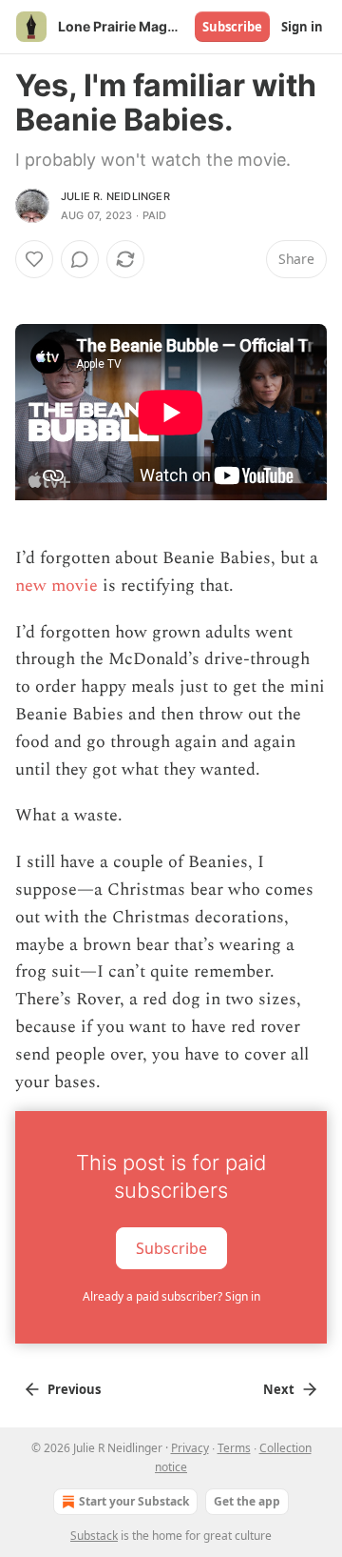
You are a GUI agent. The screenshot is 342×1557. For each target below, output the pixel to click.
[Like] (34, 259)
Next (278, 1389)
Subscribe (232, 26)
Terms (234, 1448)
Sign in (302, 26)
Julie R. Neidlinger (115, 196)
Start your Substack (134, 1501)
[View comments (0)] (80, 259)
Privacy (190, 1448)
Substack (94, 1535)
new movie (56, 585)
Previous (74, 1389)
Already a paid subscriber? (171, 1296)
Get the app (247, 1501)
